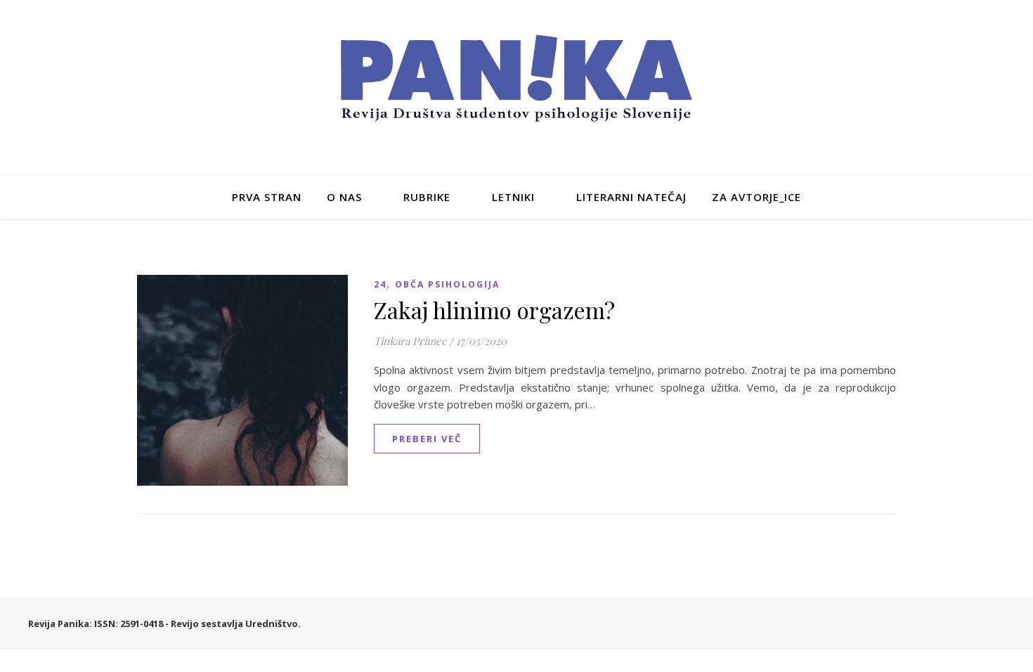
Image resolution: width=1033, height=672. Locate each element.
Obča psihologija (447, 284)
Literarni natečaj (631, 197)
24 (380, 284)
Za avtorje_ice (756, 197)
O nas (344, 197)
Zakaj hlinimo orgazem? (494, 310)
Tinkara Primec (410, 341)
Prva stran (266, 197)
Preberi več (427, 438)
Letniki (513, 197)
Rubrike (426, 197)
